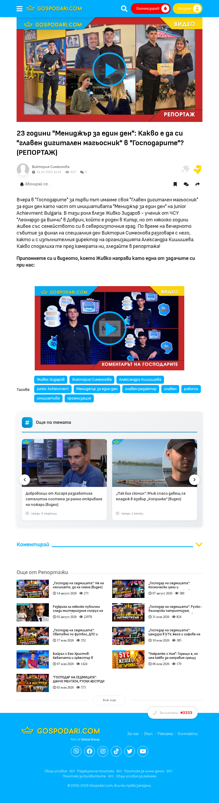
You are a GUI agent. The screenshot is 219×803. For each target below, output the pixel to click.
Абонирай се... (37, 184)
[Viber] (76, 751)
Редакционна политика (95, 771)
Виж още (109, 700)
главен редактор (141, 388)
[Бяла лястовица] (185, 169)
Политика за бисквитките (84, 776)
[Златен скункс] (197, 169)
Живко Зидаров (51, 379)
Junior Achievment (53, 388)
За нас (133, 733)
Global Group (90, 739)
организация (79, 398)
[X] (129, 751)
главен (170, 388)
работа (191, 388)
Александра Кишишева (140, 379)
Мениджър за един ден (97, 388)
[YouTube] (143, 751)
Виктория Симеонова (50, 166)
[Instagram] (102, 751)
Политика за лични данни (144, 771)
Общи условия (56, 771)
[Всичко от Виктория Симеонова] (23, 169)
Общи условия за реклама (136, 776)
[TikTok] (116, 751)
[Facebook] (89, 751)
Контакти (188, 733)
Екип (148, 733)
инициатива (48, 398)
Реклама (165, 733)
